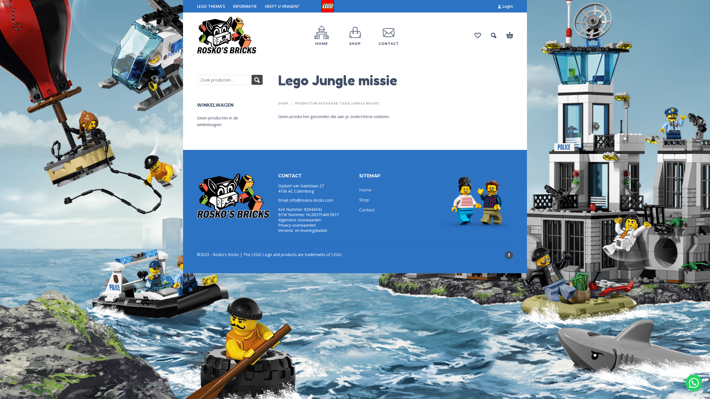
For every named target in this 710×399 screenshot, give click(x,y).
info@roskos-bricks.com (311, 200)
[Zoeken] (257, 80)
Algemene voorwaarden (299, 219)
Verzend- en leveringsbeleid (302, 230)
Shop (283, 103)
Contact (367, 210)
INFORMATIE (245, 6)
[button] (694, 383)
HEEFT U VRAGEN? (282, 6)
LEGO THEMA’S (211, 6)
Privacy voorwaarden (297, 225)
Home (365, 190)
